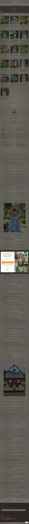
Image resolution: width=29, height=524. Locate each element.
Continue (7, 262)
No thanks (7, 267)
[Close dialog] (27, 252)
